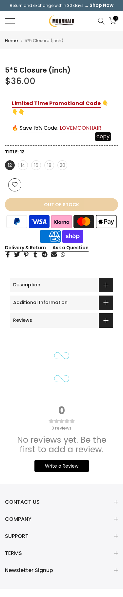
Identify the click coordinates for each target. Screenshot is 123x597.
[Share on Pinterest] (26, 255)
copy (103, 136)
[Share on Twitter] (17, 255)
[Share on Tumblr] (35, 255)
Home (11, 40)
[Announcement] (61, 6)
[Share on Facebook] (8, 255)
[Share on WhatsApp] (63, 255)
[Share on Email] (54, 255)
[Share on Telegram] (45, 255)
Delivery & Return (25, 247)
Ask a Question (70, 247)
